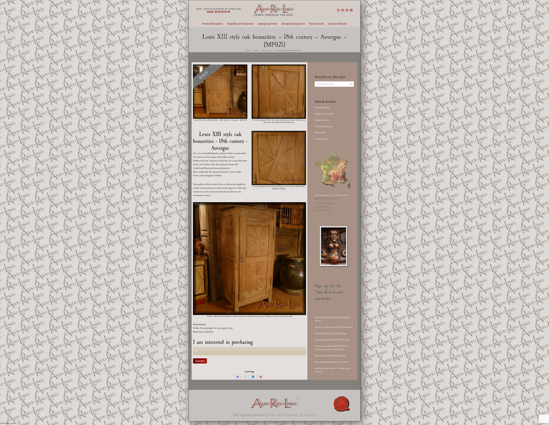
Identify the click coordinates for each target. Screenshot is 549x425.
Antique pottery (322, 120)
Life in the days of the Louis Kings (331, 333)
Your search (320, 132)
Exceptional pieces (323, 126)
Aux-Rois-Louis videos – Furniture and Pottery (332, 370)
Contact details (322, 139)
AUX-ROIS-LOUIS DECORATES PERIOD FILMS (332, 319)
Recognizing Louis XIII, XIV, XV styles (332, 340)
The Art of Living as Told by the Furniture (334, 327)
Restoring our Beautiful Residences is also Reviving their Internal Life (332, 348)
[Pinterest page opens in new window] (347, 10)
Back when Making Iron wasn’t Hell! (331, 362)
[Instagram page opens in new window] (351, 10)
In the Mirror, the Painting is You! (330, 355)
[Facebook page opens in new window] (338, 10)
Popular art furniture (324, 114)
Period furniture (322, 107)
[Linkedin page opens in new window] (343, 10)
